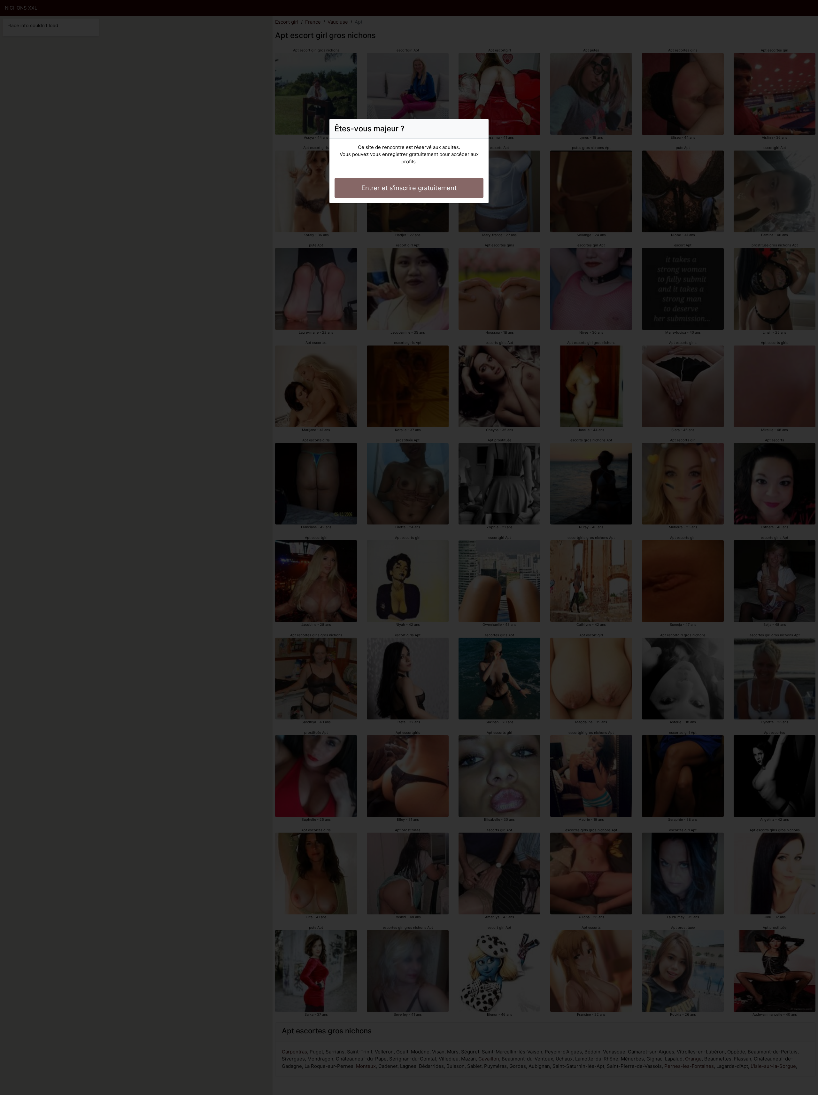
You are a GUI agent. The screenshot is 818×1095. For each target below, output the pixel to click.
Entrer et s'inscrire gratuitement (409, 188)
